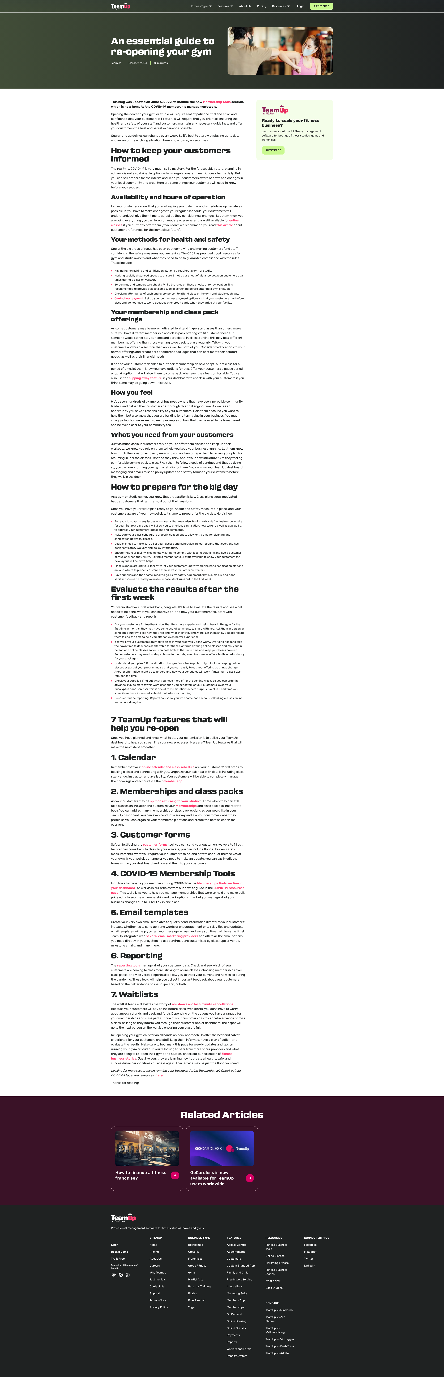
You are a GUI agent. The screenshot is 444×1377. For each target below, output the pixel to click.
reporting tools (128, 965)
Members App (236, 1300)
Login (300, 6)
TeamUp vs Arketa (277, 1353)
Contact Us (157, 1286)
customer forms (155, 844)
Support (155, 1293)
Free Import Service (239, 1279)
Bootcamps (195, 1244)
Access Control (236, 1244)
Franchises (195, 1258)
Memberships (235, 1307)
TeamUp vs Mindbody (279, 1310)
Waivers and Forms (239, 1349)
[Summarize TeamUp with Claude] (114, 1274)
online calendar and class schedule (168, 767)
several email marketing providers (172, 936)
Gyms (191, 1272)
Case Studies (274, 1287)
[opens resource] (147, 1158)
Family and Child (238, 1272)
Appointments (236, 1251)
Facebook (310, 1244)
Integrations (235, 1286)
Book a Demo (119, 1251)
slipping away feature (145, 378)
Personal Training (199, 1286)
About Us (245, 6)
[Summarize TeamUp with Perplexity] (127, 1274)
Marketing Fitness (277, 1262)
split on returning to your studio (174, 801)
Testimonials (158, 1279)
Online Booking (236, 1321)
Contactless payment (128, 298)
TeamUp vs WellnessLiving (275, 1330)
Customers (234, 1258)
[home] (120, 6)
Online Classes (236, 1328)
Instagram (310, 1251)
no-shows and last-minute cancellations (202, 1004)
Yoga (191, 1307)
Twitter (308, 1258)
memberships (186, 806)
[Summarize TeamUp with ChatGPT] (120, 1274)
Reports (232, 1342)
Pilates (192, 1293)
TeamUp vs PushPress (280, 1346)
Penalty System (237, 1356)
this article (224, 225)
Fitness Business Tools (276, 1247)
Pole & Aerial (196, 1300)
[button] (201, 6)
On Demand (234, 1314)
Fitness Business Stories (276, 1272)
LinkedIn (309, 1265)
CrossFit (193, 1251)
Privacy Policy (159, 1307)
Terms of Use (158, 1300)
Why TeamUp (158, 1272)
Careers (155, 1265)
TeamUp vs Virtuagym (280, 1339)
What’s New (273, 1281)
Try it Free (321, 6)
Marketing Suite (237, 1293)
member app (172, 781)
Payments (233, 1335)
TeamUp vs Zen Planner (275, 1319)
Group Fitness (197, 1265)
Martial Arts (195, 1279)
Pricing (261, 6)
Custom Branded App (241, 1265)
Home (153, 1244)
